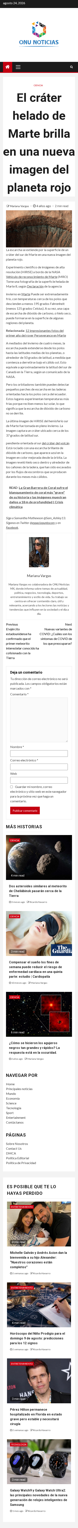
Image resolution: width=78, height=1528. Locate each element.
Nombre (17, 747)
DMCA (11, 1153)
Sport (10, 1113)
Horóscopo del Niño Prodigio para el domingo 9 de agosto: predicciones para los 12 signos (37, 1338)
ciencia (38, 85)
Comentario (19, 694)
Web (13, 773)
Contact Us (14, 1148)
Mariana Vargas (20, 206)
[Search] (71, 67)
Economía (13, 1098)
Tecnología (13, 1108)
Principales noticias (19, 1089)
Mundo (11, 1093)
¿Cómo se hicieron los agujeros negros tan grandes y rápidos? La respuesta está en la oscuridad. (34, 1048)
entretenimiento (22, 1206)
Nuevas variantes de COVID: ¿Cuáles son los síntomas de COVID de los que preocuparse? (56, 633)
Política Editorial (17, 1158)
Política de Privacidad (21, 1163)
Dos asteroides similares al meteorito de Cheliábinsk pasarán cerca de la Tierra (38, 891)
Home (10, 1084)
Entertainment (16, 1117)
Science (11, 1103)
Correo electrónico (24, 760)
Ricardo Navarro (38, 901)
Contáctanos (15, 1122)
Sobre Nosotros (17, 1144)
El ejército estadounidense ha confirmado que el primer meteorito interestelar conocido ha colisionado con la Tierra (22, 641)
